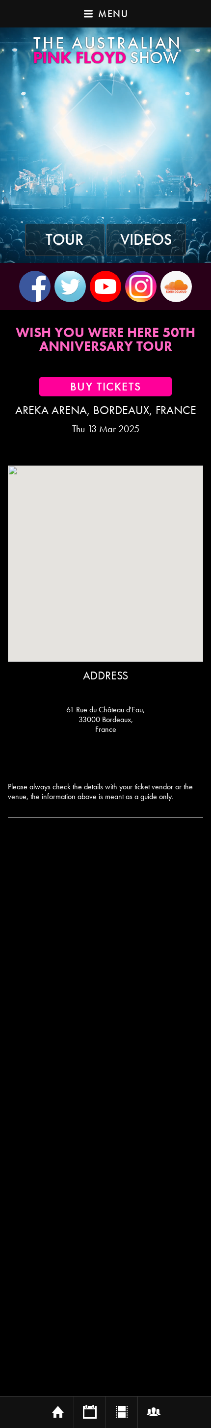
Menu (113, 13)
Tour (64, 240)
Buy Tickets (105, 386)
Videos (146, 240)
